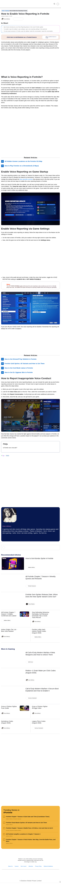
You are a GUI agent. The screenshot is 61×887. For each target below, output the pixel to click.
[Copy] (22, 19)
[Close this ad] (60, 882)
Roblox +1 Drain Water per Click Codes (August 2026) (41, 672)
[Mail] (35, 873)
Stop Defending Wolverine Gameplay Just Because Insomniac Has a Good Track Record (40, 615)
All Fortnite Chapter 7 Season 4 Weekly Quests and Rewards (41, 578)
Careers (17, 866)
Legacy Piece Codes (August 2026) (38, 722)
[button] (54, 4)
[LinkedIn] (14, 19)
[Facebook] (17, 19)
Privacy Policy (38, 866)
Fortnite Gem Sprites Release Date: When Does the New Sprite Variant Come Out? (42, 596)
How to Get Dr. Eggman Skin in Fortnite (19, 372)
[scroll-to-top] (58, 884)
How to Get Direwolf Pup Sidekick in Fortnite (20, 359)
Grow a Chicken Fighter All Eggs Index (40, 707)
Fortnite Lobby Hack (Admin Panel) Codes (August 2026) (39, 631)
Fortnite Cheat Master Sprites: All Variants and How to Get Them (26, 822)
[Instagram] (10, 538)
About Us (10, 866)
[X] (19, 19)
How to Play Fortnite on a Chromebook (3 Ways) (22, 166)
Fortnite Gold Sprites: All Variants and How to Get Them (24, 363)
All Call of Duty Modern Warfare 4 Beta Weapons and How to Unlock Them (40, 654)
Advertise (31, 866)
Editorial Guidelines (48, 866)
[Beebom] (6, 4)
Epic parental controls (26, 179)
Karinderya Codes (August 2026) (7, 722)
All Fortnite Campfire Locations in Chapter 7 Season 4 (23, 834)
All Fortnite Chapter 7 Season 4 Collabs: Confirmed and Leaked (8, 614)
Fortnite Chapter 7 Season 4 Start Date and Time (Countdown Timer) (27, 816)
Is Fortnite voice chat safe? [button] (10, 447)
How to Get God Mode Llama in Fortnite (19, 368)
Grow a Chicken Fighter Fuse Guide (9, 707)
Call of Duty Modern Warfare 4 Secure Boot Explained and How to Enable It (42, 690)
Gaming (7, 10)
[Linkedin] (4, 538)
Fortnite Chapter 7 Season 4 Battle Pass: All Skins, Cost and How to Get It (29, 828)
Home (3, 10)
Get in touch (23, 866)
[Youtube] (29, 873)
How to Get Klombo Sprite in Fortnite (39, 558)
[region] (30, 885)
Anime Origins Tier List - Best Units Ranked (9, 630)
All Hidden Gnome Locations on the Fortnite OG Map (23, 161)
